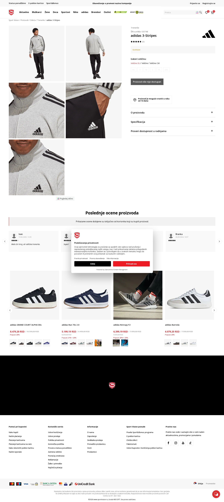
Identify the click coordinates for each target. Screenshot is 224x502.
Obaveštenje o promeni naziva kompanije (112, 3)
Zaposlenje (92, 436)
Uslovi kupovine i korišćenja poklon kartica (144, 448)
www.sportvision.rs (101, 499)
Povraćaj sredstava (56, 456)
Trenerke (41, 20)
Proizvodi (24, 20)
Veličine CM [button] (155, 63)
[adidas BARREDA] (176, 342)
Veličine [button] (145, 63)
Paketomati (131, 444)
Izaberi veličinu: (138, 59)
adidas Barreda (172, 324)
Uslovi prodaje (54, 436)
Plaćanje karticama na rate (20, 444)
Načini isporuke (15, 452)
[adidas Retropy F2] (137, 295)
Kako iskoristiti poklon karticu (21, 448)
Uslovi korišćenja (55, 432)
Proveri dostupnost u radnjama (148, 131)
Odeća (33, 20)
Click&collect (131, 440)
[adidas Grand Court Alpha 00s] (46, 342)
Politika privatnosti (56, 440)
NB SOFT (117, 499)
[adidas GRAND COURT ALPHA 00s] (34, 295)
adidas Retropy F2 (122, 324)
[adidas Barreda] (189, 295)
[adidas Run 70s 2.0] (86, 295)
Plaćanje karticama (17, 440)
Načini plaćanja (15, 436)
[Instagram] (175, 443)
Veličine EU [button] (135, 63)
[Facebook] (168, 443)
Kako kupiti (13, 432)
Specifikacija (138, 121)
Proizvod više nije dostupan (147, 81)
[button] (30, 12)
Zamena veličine (55, 452)
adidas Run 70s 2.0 (70, 324)
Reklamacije (53, 459)
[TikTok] (190, 443)
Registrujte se (209, 3)
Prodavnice (92, 452)
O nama (90, 432)
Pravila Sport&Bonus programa (139, 432)
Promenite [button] (210, 483)
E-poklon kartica (133, 436)
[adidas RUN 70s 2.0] (81, 342)
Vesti (89, 448)
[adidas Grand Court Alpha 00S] (29, 342)
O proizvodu (137, 112)
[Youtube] (183, 443)
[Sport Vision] (11, 12)
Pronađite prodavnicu (96, 444)
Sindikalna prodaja (95, 440)
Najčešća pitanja (55, 467)
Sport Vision (14, 20)
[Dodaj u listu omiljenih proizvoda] (55, 316)
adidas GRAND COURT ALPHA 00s (26, 324)
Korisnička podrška (56, 444)
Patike (12, 322)
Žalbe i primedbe (55, 463)
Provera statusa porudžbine (60, 448)
